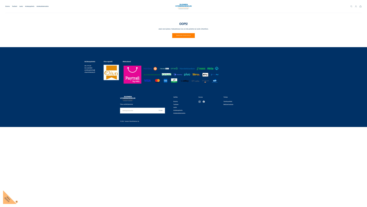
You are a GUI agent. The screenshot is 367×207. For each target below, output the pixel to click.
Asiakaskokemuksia (43, 6)
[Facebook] (204, 102)
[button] (351, 6)
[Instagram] (199, 102)
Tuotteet (14, 6)
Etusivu (7, 6)
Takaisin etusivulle (183, 35)
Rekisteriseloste (228, 104)
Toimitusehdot (227, 101)
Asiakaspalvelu (29, 6)
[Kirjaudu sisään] (356, 6)
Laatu (21, 6)
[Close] (16, 201)
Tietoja (225, 97)
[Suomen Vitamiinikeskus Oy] (127, 98)
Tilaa (161, 110)
